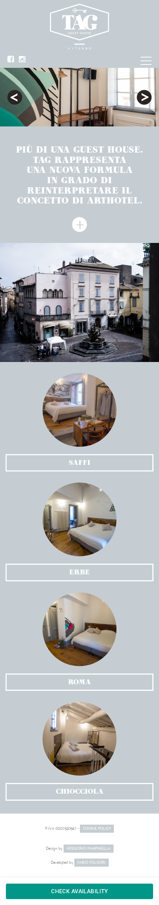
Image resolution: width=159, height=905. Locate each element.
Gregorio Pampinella (89, 848)
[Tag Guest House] (79, 26)
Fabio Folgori (91, 862)
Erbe (79, 572)
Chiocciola (80, 791)
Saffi (79, 462)
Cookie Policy (97, 828)
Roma (79, 682)
